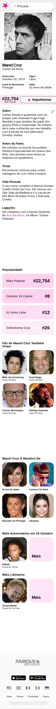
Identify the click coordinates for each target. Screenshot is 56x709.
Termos (46, 696)
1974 (21, 79)
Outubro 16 (9, 79)
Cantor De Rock (12, 69)
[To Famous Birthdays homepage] (5, 6)
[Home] (28, 662)
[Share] (8, 16)
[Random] (48, 16)
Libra (32, 79)
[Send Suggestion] (52, 111)
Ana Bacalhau (15, 215)
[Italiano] (37, 688)
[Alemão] (47, 688)
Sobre (9, 696)
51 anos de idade (40, 87)
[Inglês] (9, 688)
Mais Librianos (13, 574)
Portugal (7, 87)
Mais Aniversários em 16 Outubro (27, 533)
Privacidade (33, 696)
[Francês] (28, 688)
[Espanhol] (18, 688)
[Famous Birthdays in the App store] (18, 677)
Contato (20, 696)
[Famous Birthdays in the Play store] (37, 677)
